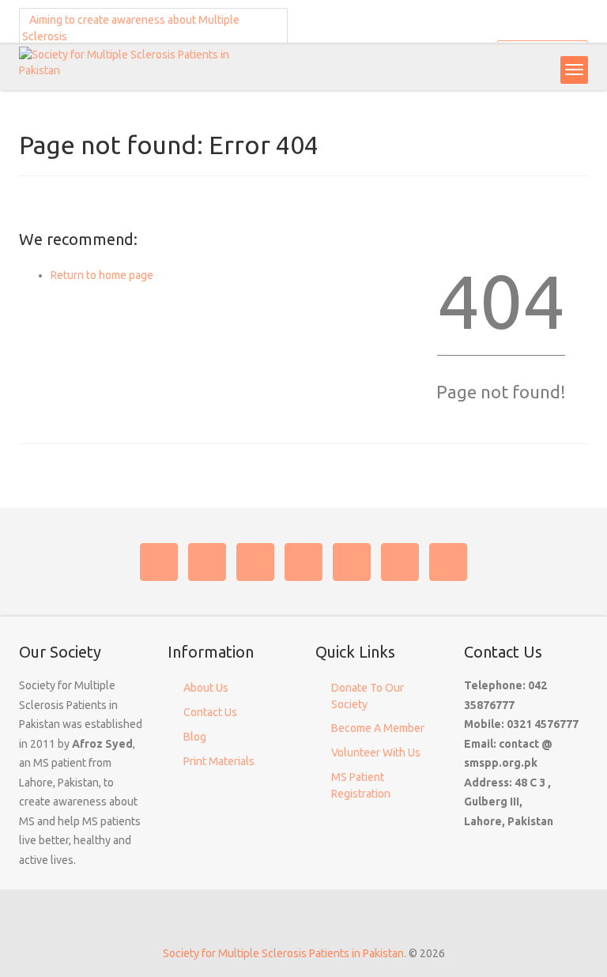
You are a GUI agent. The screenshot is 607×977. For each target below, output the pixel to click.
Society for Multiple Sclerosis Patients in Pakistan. (284, 953)
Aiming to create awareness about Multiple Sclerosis (130, 28)
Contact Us (210, 712)
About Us (205, 687)
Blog (194, 736)
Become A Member (377, 728)
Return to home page (102, 275)
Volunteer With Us (375, 752)
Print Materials (218, 761)
